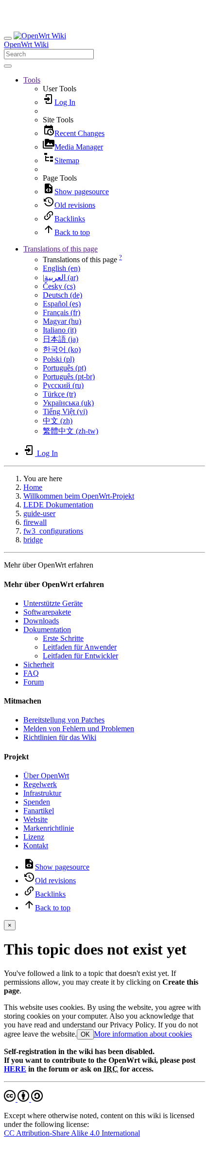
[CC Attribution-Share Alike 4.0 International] (23, 1099)
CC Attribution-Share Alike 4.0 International (72, 1133)
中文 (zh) (57, 421)
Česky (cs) (59, 286)
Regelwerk (40, 784)
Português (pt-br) (69, 376)
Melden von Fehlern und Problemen (78, 728)
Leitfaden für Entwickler (80, 656)
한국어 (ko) (62, 349)
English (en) (61, 268)
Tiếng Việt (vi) (65, 411)
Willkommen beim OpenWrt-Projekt (78, 496)
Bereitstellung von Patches (63, 720)
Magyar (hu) (62, 321)
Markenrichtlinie (48, 828)
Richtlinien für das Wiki (59, 737)
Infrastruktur (42, 793)
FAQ (31, 673)
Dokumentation (47, 629)
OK (85, 1034)
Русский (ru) (63, 385)
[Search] (8, 66)
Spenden (36, 802)
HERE (15, 1069)
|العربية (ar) (60, 277)
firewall (35, 522)
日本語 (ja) (60, 339)
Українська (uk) (68, 403)
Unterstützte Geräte (53, 603)
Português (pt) (64, 368)
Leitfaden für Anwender (80, 647)
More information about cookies (143, 1034)
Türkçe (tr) (59, 394)
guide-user (39, 513)
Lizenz (33, 837)
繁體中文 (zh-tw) (70, 431)
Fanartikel (38, 810)
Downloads (41, 621)
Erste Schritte (63, 638)
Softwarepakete (47, 612)
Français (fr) (61, 312)
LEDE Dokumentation (58, 505)
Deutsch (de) (62, 295)
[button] (31, 80)
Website (35, 819)
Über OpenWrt (46, 776)
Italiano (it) (59, 330)
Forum (33, 682)
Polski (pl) (58, 359)
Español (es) (62, 304)
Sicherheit (38, 664)
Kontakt (35, 845)
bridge (33, 540)
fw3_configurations (53, 531)
